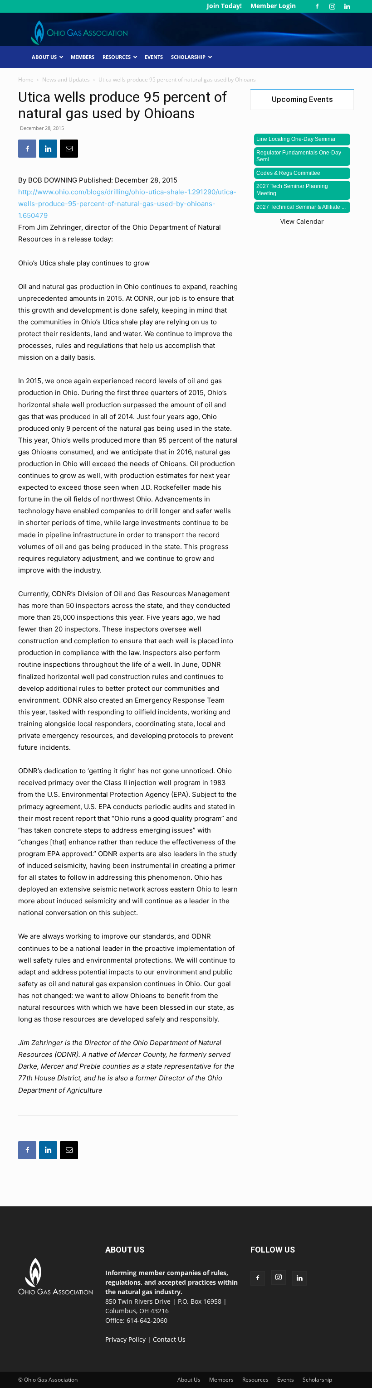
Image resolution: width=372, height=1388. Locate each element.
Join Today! (224, 5)
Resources (117, 56)
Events (154, 56)
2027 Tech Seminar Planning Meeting (292, 190)
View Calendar (302, 221)
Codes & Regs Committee (288, 173)
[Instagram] (332, 6)
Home (26, 79)
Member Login (273, 5)
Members (82, 56)
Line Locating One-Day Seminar (296, 139)
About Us (44, 56)
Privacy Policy (125, 1339)
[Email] (69, 149)
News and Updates (66, 79)
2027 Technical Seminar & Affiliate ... (301, 207)
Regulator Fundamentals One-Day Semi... (298, 156)
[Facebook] (317, 6)
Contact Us (169, 1339)
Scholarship (188, 56)
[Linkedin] (347, 6)
